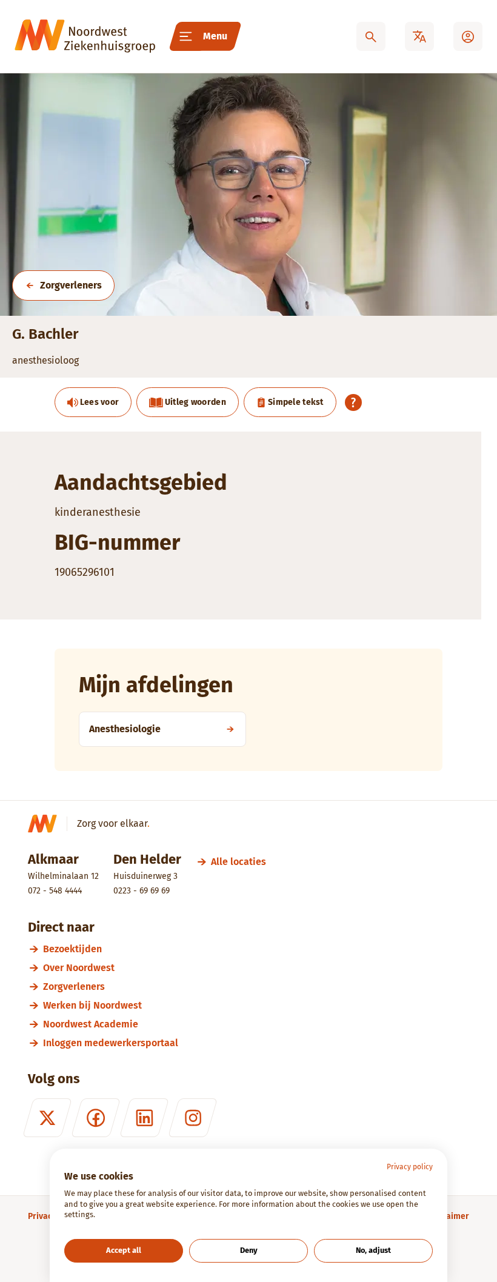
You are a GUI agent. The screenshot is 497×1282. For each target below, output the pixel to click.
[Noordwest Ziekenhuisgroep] (85, 36)
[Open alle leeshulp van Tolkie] (353, 402)
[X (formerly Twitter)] (47, 1117)
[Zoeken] (370, 36)
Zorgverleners (71, 285)
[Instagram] (193, 1117)
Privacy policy (410, 1167)
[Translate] (419, 36)
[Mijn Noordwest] (467, 36)
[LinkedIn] (144, 1117)
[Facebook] (96, 1117)
